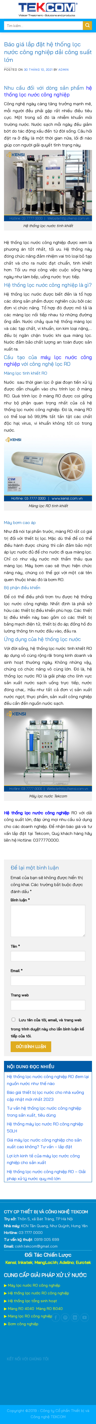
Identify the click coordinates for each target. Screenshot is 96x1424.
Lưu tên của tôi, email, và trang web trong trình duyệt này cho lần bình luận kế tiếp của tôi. (47, 1028)
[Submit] (87, 25)
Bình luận (20, 900)
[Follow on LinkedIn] (75, 1317)
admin (63, 69)
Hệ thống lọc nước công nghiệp (36, 812)
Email (17, 970)
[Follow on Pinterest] (65, 1317)
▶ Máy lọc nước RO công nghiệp (32, 1285)
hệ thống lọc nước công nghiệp (48, 91)
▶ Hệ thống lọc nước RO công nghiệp (36, 1293)
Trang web (20, 995)
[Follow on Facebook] (55, 1317)
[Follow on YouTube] (84, 1317)
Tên (15, 946)
